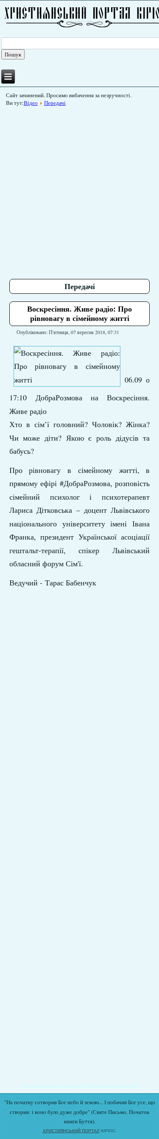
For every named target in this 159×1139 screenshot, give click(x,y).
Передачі (55, 103)
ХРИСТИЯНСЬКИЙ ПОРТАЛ (71, 1130)
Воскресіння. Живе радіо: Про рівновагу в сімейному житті (79, 313)
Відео (31, 103)
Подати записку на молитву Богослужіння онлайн (79, 1085)
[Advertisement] (79, 189)
